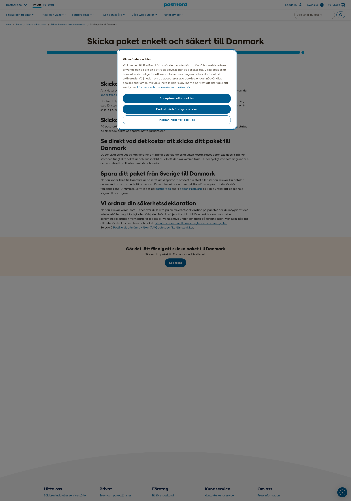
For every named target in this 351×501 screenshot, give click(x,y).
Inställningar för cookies (177, 119)
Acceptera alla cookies (177, 98)
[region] (176, 89)
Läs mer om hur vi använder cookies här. (164, 87)
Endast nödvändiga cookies (176, 109)
